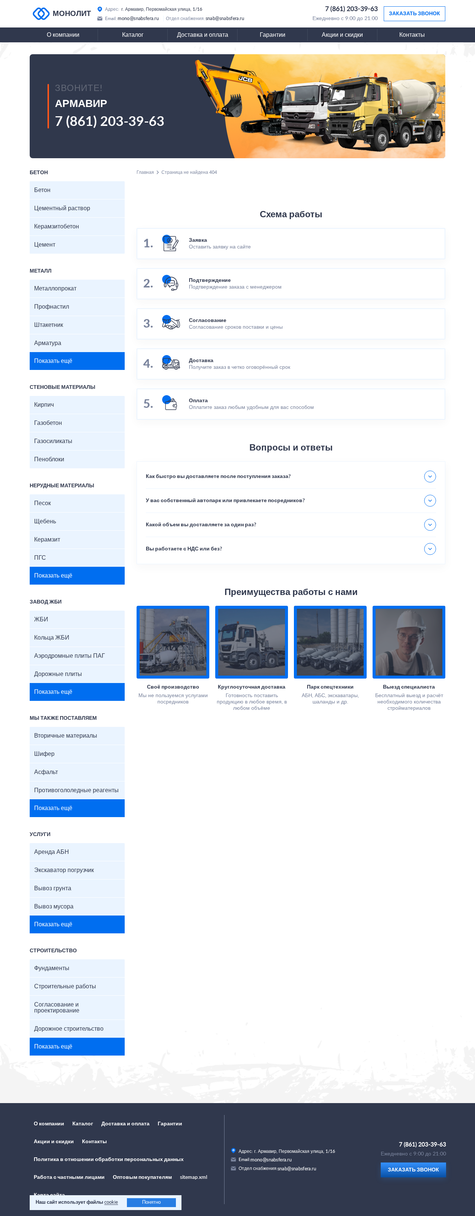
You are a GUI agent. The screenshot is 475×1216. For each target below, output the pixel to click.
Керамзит (47, 540)
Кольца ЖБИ (51, 638)
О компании (63, 35)
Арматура (47, 343)
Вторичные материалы (65, 736)
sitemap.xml (193, 1177)
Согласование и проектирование (56, 1008)
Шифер (44, 754)
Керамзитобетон (56, 227)
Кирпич (44, 405)
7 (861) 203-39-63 (351, 9)
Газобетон (48, 423)
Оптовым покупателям (142, 1177)
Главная (145, 172)
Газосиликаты (53, 441)
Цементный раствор (62, 208)
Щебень (45, 521)
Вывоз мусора (53, 907)
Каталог (133, 35)
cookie (111, 1202)
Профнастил (51, 307)
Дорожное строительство (69, 1029)
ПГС (40, 558)
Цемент (44, 245)
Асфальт (46, 772)
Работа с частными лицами (69, 1177)
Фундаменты (51, 968)
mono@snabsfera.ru (138, 18)
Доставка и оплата (202, 35)
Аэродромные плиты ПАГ (69, 656)
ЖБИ (41, 619)
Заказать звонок (414, 13)
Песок (42, 503)
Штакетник (48, 325)
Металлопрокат (55, 289)
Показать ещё (53, 361)
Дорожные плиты (58, 674)
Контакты (412, 35)
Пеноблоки (49, 459)
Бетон (42, 190)
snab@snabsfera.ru (225, 18)
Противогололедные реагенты (76, 790)
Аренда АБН (51, 852)
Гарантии (272, 35)
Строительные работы (65, 986)
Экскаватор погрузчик (64, 870)
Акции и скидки (342, 35)
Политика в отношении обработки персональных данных (109, 1159)
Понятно (151, 1202)
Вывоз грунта (52, 888)
